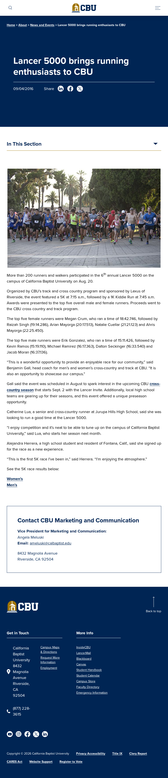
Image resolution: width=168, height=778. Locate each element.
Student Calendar (88, 675)
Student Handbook (89, 670)
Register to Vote (71, 761)
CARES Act (14, 761)
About (22, 25)
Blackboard (83, 658)
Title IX (117, 753)
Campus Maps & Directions (50, 649)
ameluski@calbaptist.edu (50, 543)
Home (11, 25)
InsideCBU (83, 647)
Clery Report (138, 753)
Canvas (81, 664)
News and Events (42, 25)
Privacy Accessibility (90, 753)
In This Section (24, 144)
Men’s (12, 485)
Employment (48, 668)
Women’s (15, 479)
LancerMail (83, 653)
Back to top (153, 611)
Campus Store (85, 681)
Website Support (40, 761)
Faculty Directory (87, 687)
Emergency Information (92, 692)
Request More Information (50, 659)
